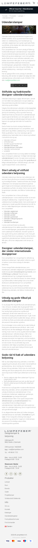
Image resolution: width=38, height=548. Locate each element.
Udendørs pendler (9, 215)
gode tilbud (30, 160)
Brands (7, 488)
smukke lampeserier (21, 401)
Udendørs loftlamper (10, 213)
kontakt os (27, 415)
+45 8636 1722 (13, 452)
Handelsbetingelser (11, 516)
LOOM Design (6, 274)
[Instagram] (11, 475)
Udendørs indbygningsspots (13, 218)
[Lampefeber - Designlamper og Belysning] (15, 3)
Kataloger (8, 512)
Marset (15, 274)
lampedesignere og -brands (23, 272)
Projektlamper (9, 495)
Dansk (9, 526)
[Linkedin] (15, 475)
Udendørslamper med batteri (13, 147)
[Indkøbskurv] (34, 3)
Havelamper (8, 220)
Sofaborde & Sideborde (12, 498)
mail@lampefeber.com (16, 449)
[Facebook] (6, 475)
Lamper (7, 482)
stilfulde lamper (7, 401)
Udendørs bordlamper (11, 222)
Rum (6, 485)
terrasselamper (7, 396)
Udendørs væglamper (11, 211)
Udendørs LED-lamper (11, 145)
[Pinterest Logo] (20, 475)
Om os (7, 506)
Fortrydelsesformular (12, 519)
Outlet (7, 492)
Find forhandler (10, 522)
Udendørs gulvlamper (11, 217)
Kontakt (7, 509)
